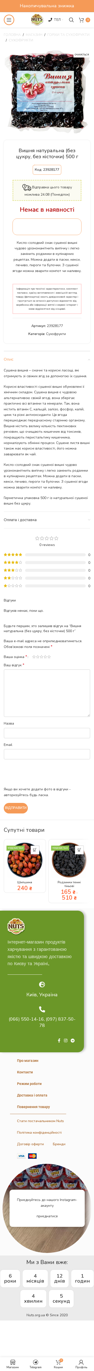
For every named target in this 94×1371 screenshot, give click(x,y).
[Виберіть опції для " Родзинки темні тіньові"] (79, 850)
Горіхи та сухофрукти (68, 34)
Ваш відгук (14, 665)
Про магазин (27, 1061)
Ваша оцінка (15, 657)
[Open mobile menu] (9, 20)
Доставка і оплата (32, 1095)
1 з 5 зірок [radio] (34, 657)
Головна (12, 34)
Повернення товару (33, 1107)
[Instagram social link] (65, 1041)
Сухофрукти (21, 40)
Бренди (59, 1144)
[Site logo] (37, 19)
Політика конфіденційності (39, 1132)
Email (8, 744)
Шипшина (24, 882)
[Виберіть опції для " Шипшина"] (35, 850)
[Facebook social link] (59, 1041)
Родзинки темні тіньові (69, 884)
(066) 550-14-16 (26, 1019)
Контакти (25, 1072)
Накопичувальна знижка (47, 6)
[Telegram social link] (72, 1041)
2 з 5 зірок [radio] (38, 657)
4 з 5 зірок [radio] (45, 657)
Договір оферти (30, 1144)
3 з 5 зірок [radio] (41, 657)
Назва (9, 723)
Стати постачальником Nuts (40, 1121)
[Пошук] (71, 20)
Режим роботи (29, 1084)
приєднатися (47, 1216)
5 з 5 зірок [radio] (49, 657)
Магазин (34, 34)
